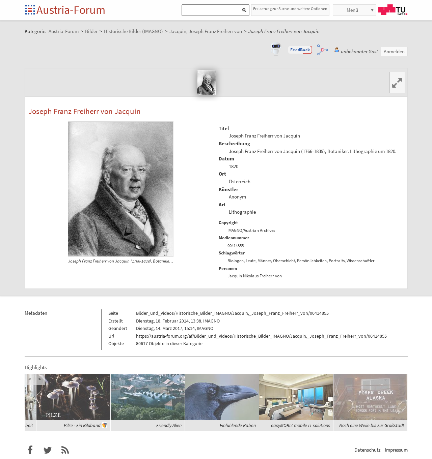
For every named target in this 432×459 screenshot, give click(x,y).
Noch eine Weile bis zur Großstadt (371, 425)
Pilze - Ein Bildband (82, 425)
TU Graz (392, 9)
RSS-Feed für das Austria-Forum (65, 450)
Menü (352, 10)
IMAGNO (211, 321)
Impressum (396, 450)
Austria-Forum (70, 10)
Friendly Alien (169, 425)
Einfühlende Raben (238, 425)
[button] (300, 50)
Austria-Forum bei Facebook (30, 450)
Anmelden (394, 51)
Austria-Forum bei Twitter (47, 450)
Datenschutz (367, 450)
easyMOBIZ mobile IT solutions (300, 425)
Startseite (30, 10)
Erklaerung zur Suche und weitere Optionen (290, 8)
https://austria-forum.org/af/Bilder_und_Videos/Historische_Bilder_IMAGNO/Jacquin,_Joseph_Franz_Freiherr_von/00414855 (261, 336)
